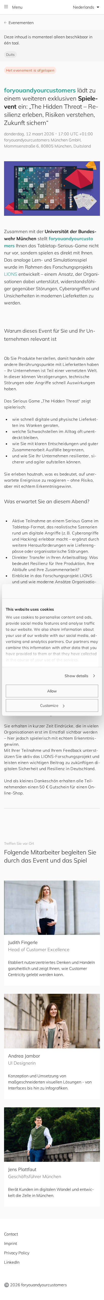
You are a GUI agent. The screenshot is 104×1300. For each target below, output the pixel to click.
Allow (52, 690)
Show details (76, 675)
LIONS (10, 274)
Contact (11, 1234)
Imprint (10, 1243)
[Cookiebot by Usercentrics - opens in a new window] (76, 591)
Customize (49, 705)
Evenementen (21, 22)
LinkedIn (11, 1262)
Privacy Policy (16, 1252)
